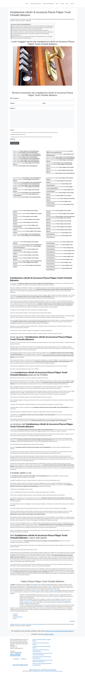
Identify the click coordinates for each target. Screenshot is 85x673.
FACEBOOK (23, 658)
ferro (32, 584)
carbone (21, 602)
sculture (51, 590)
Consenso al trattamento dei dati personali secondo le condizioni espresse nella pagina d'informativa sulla (34, 132)
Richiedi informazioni (15, 655)
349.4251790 (18, 652)
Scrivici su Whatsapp (15, 654)
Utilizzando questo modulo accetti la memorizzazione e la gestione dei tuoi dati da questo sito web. (31, 136)
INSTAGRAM (16, 658)
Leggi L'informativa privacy (35, 669)
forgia (53, 600)
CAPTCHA (12, 139)
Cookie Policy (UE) (45, 669)
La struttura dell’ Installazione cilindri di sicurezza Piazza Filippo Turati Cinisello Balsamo (30, 33)
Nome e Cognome (15, 98)
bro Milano (50, 634)
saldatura (15, 615)
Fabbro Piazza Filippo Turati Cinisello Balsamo (21, 38)
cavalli (46, 594)
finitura (14, 618)
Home (27, 3)
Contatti (62, 3)
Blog (67, 3)
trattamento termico (17, 616)
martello (27, 600)
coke (34, 602)
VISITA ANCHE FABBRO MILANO (20, 665)
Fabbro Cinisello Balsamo (48, 3)
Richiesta (13, 108)
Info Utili (72, 3)
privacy (56, 132)
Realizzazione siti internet (38, 671)
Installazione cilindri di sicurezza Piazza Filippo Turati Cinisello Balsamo (27, 29)
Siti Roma (60, 671)
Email (44, 103)
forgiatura (50, 587)
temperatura (41, 605)
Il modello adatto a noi (16, 35)
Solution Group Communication (51, 671)
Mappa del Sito (53, 669)
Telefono (12, 103)
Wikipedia (72, 621)
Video (57, 3)
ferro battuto (33, 590)
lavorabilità (47, 605)
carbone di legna (28, 602)
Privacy (12, 130)
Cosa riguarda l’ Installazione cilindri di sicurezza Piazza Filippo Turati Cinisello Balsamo (30, 30)
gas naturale (68, 600)
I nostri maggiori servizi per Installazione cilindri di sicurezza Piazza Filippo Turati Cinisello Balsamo (33, 26)
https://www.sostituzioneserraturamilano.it (59, 631)
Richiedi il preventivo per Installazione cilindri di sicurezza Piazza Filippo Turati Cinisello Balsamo (32, 27)
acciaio (38, 584)
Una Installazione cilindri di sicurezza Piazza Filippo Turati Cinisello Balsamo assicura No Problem (32, 32)
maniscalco (56, 594)
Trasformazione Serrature (35, 3)
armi (12, 591)
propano (62, 600)
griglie (38, 590)
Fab (45, 634)
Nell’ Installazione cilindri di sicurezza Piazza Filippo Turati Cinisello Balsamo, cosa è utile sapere (32, 36)
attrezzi (55, 590)
